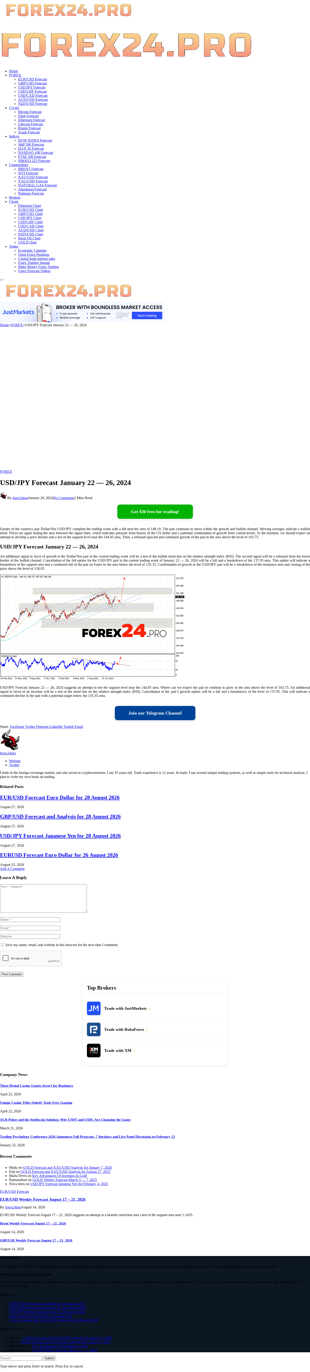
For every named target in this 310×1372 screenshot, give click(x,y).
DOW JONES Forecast (35, 140)
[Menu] (2, 279)
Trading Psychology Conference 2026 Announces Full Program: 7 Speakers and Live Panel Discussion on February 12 (87, 1136)
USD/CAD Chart (30, 226)
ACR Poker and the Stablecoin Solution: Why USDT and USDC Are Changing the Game (65, 1119)
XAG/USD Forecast (33, 181)
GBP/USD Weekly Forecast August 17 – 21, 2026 (36, 1240)
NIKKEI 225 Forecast (34, 161)
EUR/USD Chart (30, 210)
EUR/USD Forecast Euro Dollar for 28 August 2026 (60, 797)
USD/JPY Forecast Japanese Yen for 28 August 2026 (60, 836)
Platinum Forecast (31, 193)
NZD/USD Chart (30, 234)
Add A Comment (12, 869)
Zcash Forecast (29, 132)
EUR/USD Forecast (32, 79)
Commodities (18, 165)
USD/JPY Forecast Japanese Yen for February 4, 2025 (69, 1184)
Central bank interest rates (36, 259)
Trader (13, 246)
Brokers (14, 197)
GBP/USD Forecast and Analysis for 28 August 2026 (60, 816)
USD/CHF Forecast (32, 91)
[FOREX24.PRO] (126, 63)
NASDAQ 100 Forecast (35, 153)
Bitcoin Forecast (30, 112)
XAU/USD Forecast (33, 177)
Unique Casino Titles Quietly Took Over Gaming (36, 1102)
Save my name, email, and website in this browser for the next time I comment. (61, 945)
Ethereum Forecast (31, 120)
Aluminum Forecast (32, 189)
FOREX (15, 75)
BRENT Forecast (30, 169)
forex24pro (20, 498)
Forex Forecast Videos (34, 271)
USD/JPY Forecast (31, 87)
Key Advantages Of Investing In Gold (59, 1176)
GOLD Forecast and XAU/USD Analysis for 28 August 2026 (53, 1320)
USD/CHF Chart (30, 222)
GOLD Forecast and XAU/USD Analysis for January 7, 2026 (67, 1167)
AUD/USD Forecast (33, 99)
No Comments (63, 498)
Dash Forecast (28, 116)
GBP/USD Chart (30, 214)
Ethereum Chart (29, 206)
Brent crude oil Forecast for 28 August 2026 (40, 1316)
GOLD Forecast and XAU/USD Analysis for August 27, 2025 (65, 1172)
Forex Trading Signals (34, 263)
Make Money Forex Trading (38, 267)
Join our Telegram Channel (155, 712)
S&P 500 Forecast (31, 144)
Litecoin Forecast (30, 124)
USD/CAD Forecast (32, 95)
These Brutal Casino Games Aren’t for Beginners (36, 1085)
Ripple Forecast (29, 128)
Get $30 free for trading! (155, 511)
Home (13, 71)
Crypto (14, 108)
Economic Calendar (32, 250)
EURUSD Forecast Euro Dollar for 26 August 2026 (59, 855)
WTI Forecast (28, 173)
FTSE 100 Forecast (32, 157)
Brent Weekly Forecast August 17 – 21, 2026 (33, 1223)
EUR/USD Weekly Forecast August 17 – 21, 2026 (43, 1199)
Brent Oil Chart (29, 238)
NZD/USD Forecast (32, 104)
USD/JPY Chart (29, 218)
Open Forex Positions (33, 254)
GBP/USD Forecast (32, 83)
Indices (14, 136)
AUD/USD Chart (31, 230)
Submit (49, 1358)
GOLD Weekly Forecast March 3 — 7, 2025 (64, 1180)
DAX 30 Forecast (31, 148)
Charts (13, 201)
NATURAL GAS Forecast (37, 185)
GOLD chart (27, 242)
